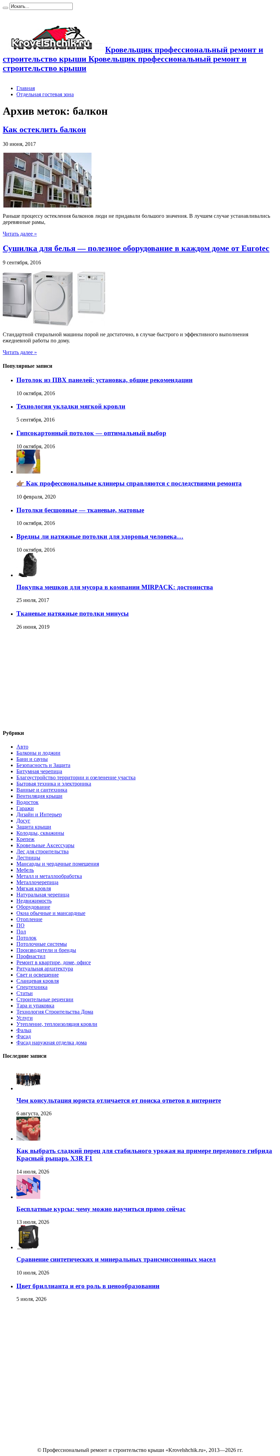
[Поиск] (5, 8)
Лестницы (28, 858)
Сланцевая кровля (37, 981)
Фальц (23, 1030)
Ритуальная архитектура (44, 968)
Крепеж (25, 839)
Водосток (27, 802)
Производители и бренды (46, 950)
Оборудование (33, 907)
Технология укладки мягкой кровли (70, 406)
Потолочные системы (41, 944)
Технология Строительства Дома (54, 1012)
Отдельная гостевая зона (45, 94)
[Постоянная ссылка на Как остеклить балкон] (47, 206)
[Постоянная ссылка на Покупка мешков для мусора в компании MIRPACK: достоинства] (28, 575)
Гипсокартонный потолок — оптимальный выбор (91, 433)
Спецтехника (31, 987)
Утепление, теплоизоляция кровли (56, 1024)
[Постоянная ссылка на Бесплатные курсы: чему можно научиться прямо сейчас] (28, 1197)
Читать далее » (20, 234)
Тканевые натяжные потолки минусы (72, 613)
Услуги (24, 1018)
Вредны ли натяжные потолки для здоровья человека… (99, 536)
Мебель (25, 870)
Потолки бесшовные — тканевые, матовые (80, 510)
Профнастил (30, 956)
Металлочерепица (37, 882)
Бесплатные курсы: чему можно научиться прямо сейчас (100, 1209)
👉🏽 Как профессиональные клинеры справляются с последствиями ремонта (129, 483)
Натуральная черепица (42, 895)
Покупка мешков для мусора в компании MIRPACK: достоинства (114, 587)
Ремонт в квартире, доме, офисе (53, 962)
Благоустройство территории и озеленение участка (76, 777)
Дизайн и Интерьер (39, 814)
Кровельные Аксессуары (45, 845)
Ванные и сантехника (41, 790)
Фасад (23, 1036)
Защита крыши (33, 827)
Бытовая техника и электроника (53, 784)
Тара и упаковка (35, 1005)
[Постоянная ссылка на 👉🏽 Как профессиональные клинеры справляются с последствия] (28, 472)
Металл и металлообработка (49, 876)
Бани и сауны (32, 759)
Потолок (26, 938)
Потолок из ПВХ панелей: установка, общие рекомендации (104, 380)
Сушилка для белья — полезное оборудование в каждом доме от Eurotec (136, 248)
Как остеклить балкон (44, 129)
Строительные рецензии (44, 999)
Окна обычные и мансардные (50, 913)
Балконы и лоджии (38, 753)
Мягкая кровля (33, 888)
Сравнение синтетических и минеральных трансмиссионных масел (116, 1259)
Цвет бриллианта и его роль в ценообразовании (87, 1286)
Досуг (23, 821)
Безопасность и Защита (43, 765)
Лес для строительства (42, 851)
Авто (22, 747)
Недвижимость (34, 901)
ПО (20, 925)
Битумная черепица (39, 771)
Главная (25, 88)
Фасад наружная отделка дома (51, 1042)
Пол (21, 931)
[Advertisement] (54, 680)
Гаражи (25, 808)
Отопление (29, 919)
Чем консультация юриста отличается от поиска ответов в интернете (118, 1100)
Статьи (24, 993)
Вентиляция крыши (39, 796)
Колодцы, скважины (40, 833)
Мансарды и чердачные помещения (57, 864)
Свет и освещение (37, 975)
